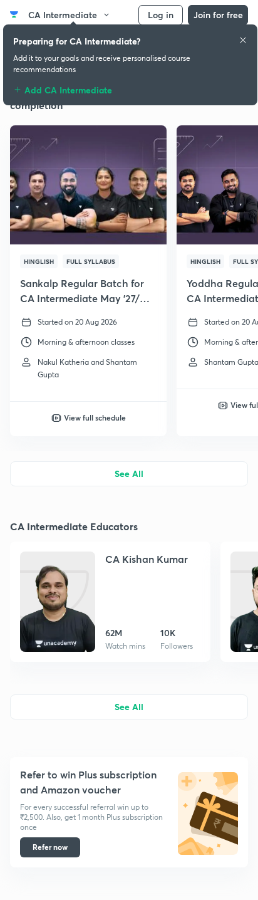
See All (129, 473)
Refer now (50, 847)
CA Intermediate (62, 15)
